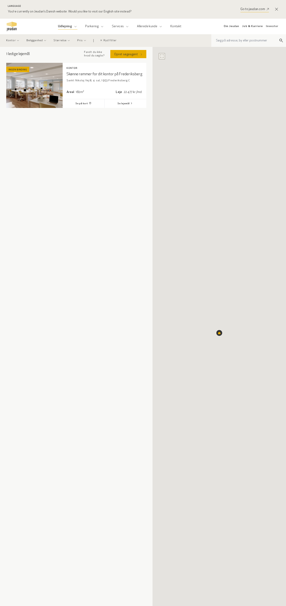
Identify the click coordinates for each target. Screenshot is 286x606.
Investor (272, 26)
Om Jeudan (231, 26)
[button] (219, 333)
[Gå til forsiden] (11, 26)
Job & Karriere (252, 26)
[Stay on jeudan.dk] (276, 9)
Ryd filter (108, 40)
